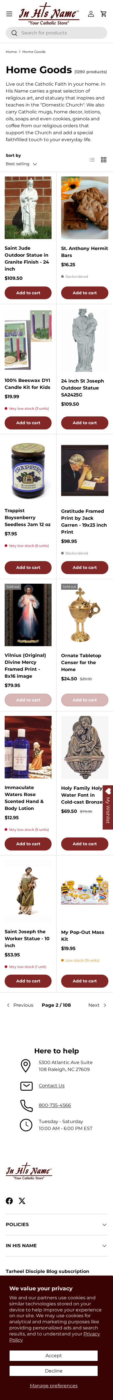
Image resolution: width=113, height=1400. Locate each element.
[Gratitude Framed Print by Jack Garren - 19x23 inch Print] (84, 470)
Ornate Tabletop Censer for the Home (81, 662)
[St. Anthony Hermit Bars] (84, 208)
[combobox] (56, 33)
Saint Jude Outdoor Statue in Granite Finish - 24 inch (27, 258)
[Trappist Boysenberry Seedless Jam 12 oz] (28, 470)
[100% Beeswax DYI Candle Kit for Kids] (28, 340)
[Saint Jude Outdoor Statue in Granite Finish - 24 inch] (28, 208)
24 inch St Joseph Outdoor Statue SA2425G (82, 388)
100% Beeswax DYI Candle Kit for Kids (27, 384)
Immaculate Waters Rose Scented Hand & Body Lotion (24, 798)
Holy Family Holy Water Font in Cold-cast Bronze (82, 795)
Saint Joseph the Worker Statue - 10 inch (27, 938)
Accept (53, 1355)
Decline (54, 1371)
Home (11, 51)
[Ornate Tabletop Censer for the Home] (84, 615)
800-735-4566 (55, 1105)
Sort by (13, 155)
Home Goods (33, 51)
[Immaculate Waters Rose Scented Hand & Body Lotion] (28, 747)
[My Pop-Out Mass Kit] (84, 891)
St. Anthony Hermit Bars (84, 252)
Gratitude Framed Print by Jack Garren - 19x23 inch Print (84, 521)
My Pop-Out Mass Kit (82, 935)
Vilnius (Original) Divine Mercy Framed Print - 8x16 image (25, 666)
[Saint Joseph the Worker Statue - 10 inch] (28, 891)
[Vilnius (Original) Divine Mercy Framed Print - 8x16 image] (28, 615)
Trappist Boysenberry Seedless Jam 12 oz (28, 517)
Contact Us (52, 1085)
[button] (103, 14)
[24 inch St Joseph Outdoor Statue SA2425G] (84, 340)
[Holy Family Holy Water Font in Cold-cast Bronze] (84, 747)
